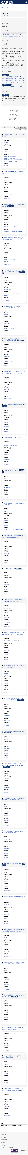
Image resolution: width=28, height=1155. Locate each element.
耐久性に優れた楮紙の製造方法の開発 (13, 404)
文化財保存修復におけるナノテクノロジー (14, 437)
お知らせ (3, 1142)
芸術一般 (6, 393)
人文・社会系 (20, 82)
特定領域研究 (7, 487)
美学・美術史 (7, 622)
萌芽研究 (6, 783)
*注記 (21, 48)
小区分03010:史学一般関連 (9, 328)
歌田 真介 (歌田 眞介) (8, 839)
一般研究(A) (6, 1106)
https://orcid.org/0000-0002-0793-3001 (13, 36)
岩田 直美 (6, 180)
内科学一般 (11, 86)
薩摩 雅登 (6, 608)
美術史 (5, 918)
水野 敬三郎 (9, 904)
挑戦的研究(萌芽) (7, 289)
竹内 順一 (10, 608)
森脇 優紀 (6, 314)
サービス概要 (4, 1134)
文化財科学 (5, 77)
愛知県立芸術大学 (7, 264)
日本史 (5, 687)
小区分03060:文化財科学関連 (10, 156)
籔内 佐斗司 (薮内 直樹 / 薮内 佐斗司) (11, 640)
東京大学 (6, 333)
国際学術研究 (7, 1045)
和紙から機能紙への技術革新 (11, 470)
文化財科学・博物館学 (8, 361)
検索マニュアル (5, 1137)
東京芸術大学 (7, 464)
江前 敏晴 (6, 544)
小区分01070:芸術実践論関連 (10, 259)
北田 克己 (6, 245)
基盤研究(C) (6, 189)
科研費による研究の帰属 (7, 1147)
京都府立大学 (7, 692)
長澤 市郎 (6, 806)
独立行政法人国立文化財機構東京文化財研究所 (14, 231)
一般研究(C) (6, 979)
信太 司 (5, 904)
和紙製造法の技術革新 (9, 568)
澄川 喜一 (6, 1036)
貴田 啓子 (6, 142)
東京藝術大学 (7, 165)
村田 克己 (6, 937)
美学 (5, 1111)
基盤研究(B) (6, 151)
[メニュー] (26, 2)
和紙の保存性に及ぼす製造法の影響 (12, 863)
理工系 (10, 77)
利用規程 (3, 1145)
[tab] (15, 111)
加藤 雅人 (6, 511)
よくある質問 (4, 1139)
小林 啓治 (6, 673)
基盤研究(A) (6, 815)
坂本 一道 (6, 1097)
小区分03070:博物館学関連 (9, 158)
